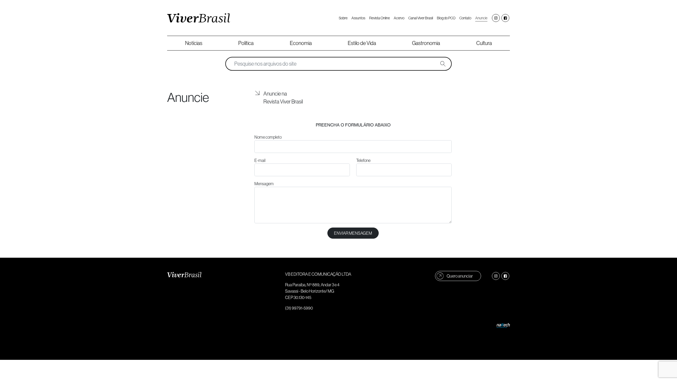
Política (246, 43)
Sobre (343, 18)
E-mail (260, 160)
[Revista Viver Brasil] (198, 18)
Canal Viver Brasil (420, 18)
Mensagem (264, 183)
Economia (301, 43)
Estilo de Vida (362, 43)
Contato (465, 18)
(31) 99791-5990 (299, 308)
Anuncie (481, 18)
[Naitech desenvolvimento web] (503, 325)
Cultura (484, 43)
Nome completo (268, 137)
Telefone (363, 160)
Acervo (399, 18)
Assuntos (358, 18)
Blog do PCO (446, 18)
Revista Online (379, 18)
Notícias (193, 43)
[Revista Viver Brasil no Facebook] (505, 18)
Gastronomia (426, 43)
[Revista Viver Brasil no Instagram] (496, 18)
